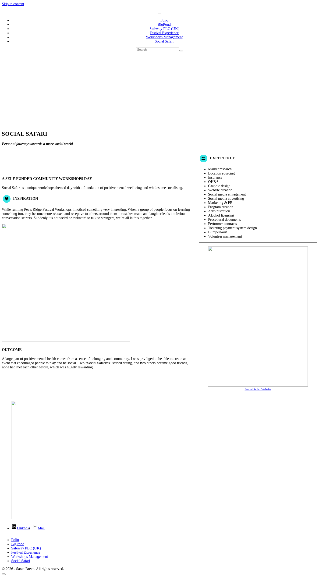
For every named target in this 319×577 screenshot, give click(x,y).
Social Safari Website (258, 389)
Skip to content (13, 4)
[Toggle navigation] (159, 13)
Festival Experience (164, 33)
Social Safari (164, 41)
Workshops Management (164, 37)
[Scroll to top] (4, 574)
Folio (164, 20)
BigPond (164, 24)
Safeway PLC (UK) (164, 29)
